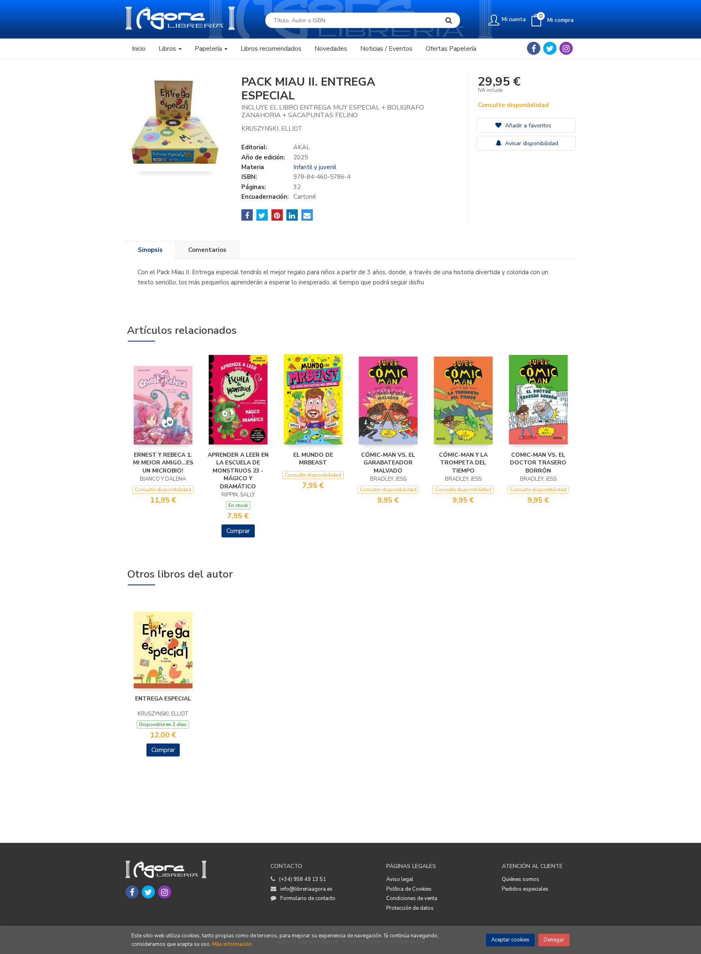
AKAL (301, 147)
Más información (232, 944)
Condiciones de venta (411, 898)
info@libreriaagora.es (306, 889)
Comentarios (207, 250)
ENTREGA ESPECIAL (163, 699)
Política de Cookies (409, 889)
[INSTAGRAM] (566, 48)
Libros (168, 48)
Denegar (554, 939)
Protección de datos (410, 908)
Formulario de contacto (307, 898)
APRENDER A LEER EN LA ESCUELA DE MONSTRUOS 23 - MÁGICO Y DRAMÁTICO (238, 470)
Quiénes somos (520, 879)
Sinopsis (150, 250)
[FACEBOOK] (533, 48)
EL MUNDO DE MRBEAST (313, 459)
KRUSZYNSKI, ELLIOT (271, 129)
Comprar (238, 530)
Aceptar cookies (510, 939)
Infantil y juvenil (314, 167)
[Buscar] (448, 20)
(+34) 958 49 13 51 (302, 879)
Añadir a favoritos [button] (527, 125)
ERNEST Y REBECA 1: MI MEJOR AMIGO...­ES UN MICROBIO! (163, 463)
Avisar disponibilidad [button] (530, 143)
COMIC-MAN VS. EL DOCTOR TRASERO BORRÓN (538, 463)
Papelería (209, 48)
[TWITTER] (550, 48)
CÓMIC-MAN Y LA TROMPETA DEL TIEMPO (463, 463)
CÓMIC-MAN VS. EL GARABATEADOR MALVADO (388, 463)
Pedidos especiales (525, 889)
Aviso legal (399, 879)
